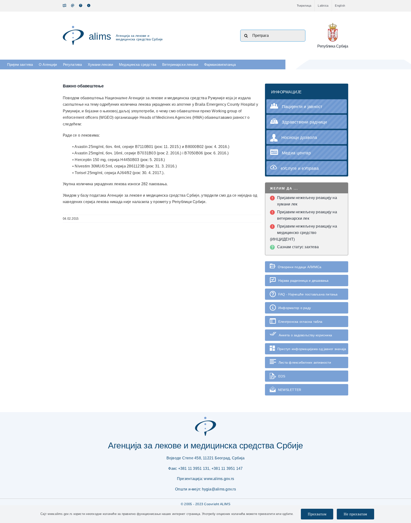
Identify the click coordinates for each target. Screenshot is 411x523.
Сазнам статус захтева (298, 247)
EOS (281, 376)
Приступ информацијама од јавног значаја (311, 349)
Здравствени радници (304, 122)
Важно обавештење (83, 86)
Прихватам (317, 514)
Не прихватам (355, 514)
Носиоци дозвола (299, 137)
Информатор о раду (294, 308)
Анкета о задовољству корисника (305, 335)
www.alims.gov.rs (219, 479)
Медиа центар (296, 153)
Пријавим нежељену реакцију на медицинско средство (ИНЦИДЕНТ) (303, 232)
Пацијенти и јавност (302, 106)
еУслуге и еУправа (300, 168)
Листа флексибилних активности (305, 362)
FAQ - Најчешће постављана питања (308, 294)
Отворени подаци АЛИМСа (299, 267)
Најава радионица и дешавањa (303, 280)
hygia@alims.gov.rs (219, 489)
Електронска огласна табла (300, 321)
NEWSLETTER (289, 390)
